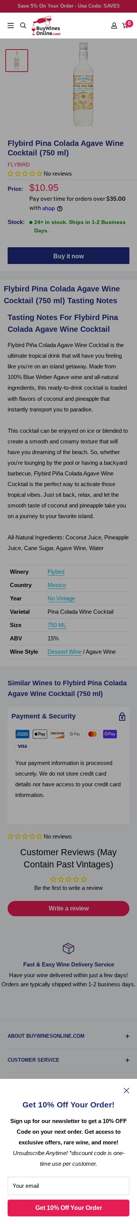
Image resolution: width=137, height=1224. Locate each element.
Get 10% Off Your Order (68, 1208)
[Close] (126, 1090)
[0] (125, 25)
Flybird (19, 165)
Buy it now (68, 256)
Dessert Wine (64, 651)
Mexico (57, 585)
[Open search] (23, 25)
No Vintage (61, 598)
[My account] (114, 25)
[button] (25, 836)
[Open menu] (11, 25)
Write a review (69, 908)
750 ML (57, 625)
